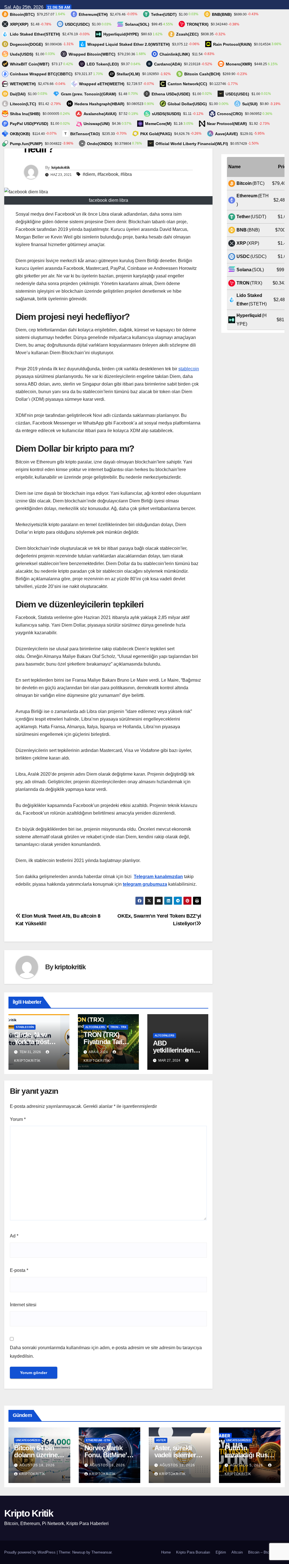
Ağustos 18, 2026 (37, 1465)
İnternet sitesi (23, 1304)
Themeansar (101, 1552)
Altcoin (237, 1552)
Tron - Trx (118, 1027)
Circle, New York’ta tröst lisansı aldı (31, 1042)
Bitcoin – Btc (258, 1552)
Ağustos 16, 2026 (107, 1465)
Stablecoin (25, 1027)
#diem (89, 174)
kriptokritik (60, 167)
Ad (14, 1235)
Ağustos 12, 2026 (177, 1465)
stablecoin (188, 368)
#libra (126, 174)
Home (166, 1552)
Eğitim (221, 1552)
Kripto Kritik (28, 1513)
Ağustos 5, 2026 (247, 1465)
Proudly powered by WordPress (30, 1552)
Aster (161, 1440)
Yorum (18, 1119)
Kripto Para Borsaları (193, 1552)
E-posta (19, 1270)
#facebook (107, 174)
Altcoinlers (95, 1027)
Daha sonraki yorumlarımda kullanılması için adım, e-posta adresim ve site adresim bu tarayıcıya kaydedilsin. (106, 1352)
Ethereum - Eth (98, 1440)
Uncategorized (28, 1440)
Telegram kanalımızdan (158, 876)
